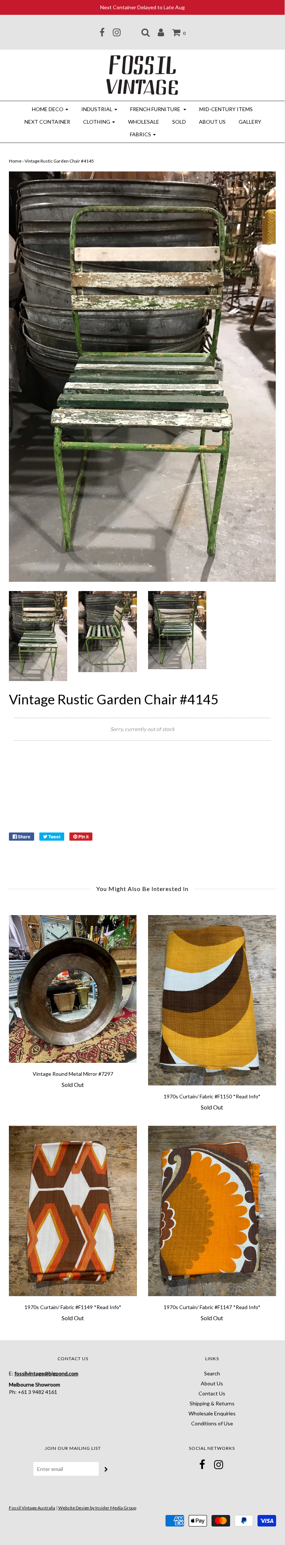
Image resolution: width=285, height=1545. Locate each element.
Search (212, 1373)
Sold (179, 122)
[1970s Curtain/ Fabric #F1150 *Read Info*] (212, 1000)
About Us (212, 122)
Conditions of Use (212, 1423)
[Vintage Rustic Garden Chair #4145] (38, 635)
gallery (250, 122)
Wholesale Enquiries (212, 1413)
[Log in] (161, 32)
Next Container (47, 122)
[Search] (145, 32)
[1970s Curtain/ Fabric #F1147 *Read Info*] (212, 1211)
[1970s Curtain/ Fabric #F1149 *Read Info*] (73, 1211)
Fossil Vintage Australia (32, 1508)
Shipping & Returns (212, 1403)
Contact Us (212, 1393)
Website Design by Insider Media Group (97, 1508)
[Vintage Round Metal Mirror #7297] (73, 989)
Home (15, 161)
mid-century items (226, 109)
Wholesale (143, 122)
